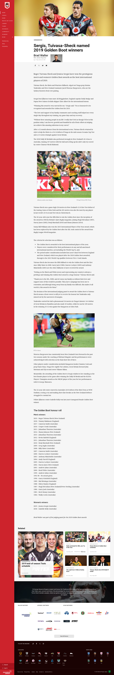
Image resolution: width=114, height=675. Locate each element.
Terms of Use (20, 671)
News (3, 12)
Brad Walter (41, 55)
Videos (4, 15)
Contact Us (41, 671)
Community (5, 31)
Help (37, 671)
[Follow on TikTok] (33, 643)
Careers (33, 671)
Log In (6, 668)
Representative (38, 40)
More (3, 37)
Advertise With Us (48, 671)
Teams (4, 26)
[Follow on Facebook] (36, 643)
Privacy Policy (27, 671)
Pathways (5, 28)
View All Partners (64, 636)
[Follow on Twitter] (40, 643)
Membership (5, 41)
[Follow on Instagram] (43, 643)
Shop (3, 43)
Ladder (4, 23)
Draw (3, 18)
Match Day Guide (7, 20)
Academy (5, 34)
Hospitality (5, 46)
